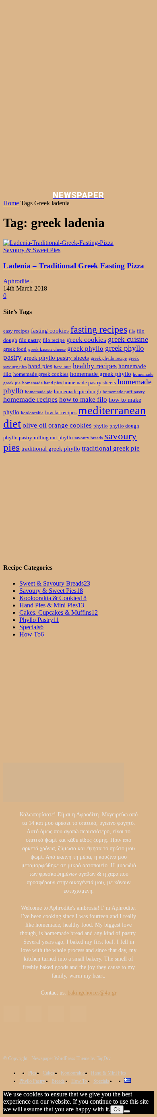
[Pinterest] (56, 1013)
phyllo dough (124, 426)
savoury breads (88, 438)
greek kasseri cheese (47, 349)
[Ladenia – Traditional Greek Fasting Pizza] (58, 242)
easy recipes (16, 331)
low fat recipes (60, 412)
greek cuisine (128, 339)
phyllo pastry (17, 437)
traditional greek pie (111, 448)
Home (11, 203)
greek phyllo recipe (109, 358)
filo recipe (54, 340)
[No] (127, 1111)
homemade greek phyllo (100, 373)
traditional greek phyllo (50, 448)
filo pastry (30, 340)
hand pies (40, 365)
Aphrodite (16, 281)
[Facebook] (11, 1013)
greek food (15, 349)
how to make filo (83, 399)
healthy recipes (95, 366)
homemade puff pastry (124, 392)
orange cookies (70, 425)
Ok (117, 1109)
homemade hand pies (42, 383)
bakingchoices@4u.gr (92, 993)
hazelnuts (62, 367)
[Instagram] (33, 1013)
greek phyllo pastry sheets (56, 357)
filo (132, 331)
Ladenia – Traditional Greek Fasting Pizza (73, 265)
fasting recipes (98, 329)
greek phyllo (85, 348)
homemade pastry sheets (89, 382)
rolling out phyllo (53, 437)
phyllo (100, 426)
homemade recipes (30, 399)
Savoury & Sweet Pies (31, 250)
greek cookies (86, 340)
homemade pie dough (77, 391)
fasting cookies (50, 330)
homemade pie (38, 392)
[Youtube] (78, 1013)
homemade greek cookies (40, 374)
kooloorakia (32, 413)
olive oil (35, 425)
